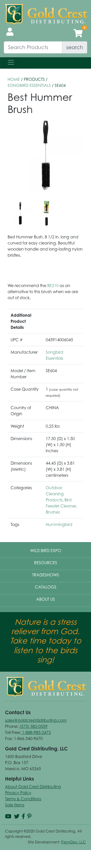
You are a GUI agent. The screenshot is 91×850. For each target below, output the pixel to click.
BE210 (53, 285)
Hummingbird (59, 524)
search (74, 47)
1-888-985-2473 (36, 732)
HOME (14, 79)
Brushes (53, 512)
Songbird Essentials (29, 85)
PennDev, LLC (73, 842)
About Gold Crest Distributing (33, 786)
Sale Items (14, 804)
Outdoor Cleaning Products (55, 493)
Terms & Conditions (23, 798)
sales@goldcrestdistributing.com (35, 720)
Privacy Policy (18, 792)
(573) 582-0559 (33, 726)
